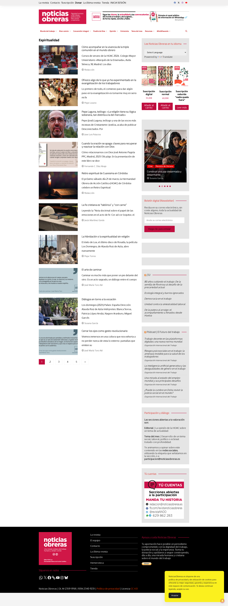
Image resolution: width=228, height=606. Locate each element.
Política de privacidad (108, 588)
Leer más (182, 107)
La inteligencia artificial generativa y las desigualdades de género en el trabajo (165, 367)
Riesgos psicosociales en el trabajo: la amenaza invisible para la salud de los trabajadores (164, 353)
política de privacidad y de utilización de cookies (190, 579)
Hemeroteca (97, 562)
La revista (44, 2)
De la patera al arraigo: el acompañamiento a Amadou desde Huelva (163, 312)
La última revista (92, 2)
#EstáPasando (162, 31)
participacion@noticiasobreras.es (162, 458)
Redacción (89, 70)
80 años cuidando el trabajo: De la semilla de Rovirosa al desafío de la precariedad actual (163, 284)
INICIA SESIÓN (118, 2)
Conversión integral (81, 31)
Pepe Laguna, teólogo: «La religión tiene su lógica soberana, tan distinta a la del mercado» (109, 113)
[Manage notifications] (222, 601)
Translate (168, 56)
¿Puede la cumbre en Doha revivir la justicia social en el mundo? (163, 391)
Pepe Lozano (90, 103)
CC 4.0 (134, 588)
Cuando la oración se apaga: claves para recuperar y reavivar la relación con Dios (109, 145)
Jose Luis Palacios (92, 134)
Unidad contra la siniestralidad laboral (164, 304)
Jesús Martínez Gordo (94, 220)
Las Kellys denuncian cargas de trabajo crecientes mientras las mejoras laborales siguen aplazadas (164, 170)
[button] (159, 186)
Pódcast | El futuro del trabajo (163, 332)
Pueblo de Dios (99, 31)
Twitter (179, 3)
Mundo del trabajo (47, 31)
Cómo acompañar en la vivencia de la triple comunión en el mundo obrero (105, 48)
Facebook (175, 3)
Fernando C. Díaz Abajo (95, 166)
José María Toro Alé (93, 285)
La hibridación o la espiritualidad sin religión (106, 236)
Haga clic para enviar (159, 228)
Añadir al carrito (149, 106)
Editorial (148, 427)
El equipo (95, 540)
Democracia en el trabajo (157, 298)
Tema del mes (136, 31)
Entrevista (124, 31)
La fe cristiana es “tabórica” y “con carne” (104, 205)
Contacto (55, 2)
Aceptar (174, 595)
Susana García (91, 323)
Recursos (148, 31)
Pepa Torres (90, 256)
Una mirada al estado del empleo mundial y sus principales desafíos (162, 379)
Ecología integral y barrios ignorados (164, 292)
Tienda (105, 2)
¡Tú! (149, 275)
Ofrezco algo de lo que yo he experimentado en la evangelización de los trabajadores (109, 81)
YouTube (186, 3)
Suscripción (67, 2)
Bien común (64, 31)
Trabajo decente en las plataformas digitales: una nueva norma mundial (163, 340)
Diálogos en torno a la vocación (99, 299)
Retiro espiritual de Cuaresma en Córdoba (105, 173)
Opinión (113, 31)
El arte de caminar (92, 269)
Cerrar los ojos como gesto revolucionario (105, 331)
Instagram (182, 3)
